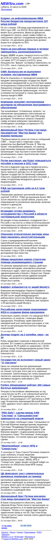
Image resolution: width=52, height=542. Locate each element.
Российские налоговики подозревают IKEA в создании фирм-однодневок (24, 311)
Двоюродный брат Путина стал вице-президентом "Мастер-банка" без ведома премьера (24, 133)
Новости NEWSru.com (13, 539)
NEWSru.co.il (7, 537)
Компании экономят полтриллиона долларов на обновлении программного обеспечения (26, 104)
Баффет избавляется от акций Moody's (25, 287)
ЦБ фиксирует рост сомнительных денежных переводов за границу (22, 475)
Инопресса (30, 537)
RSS (39, 532)
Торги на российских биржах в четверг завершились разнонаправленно (25, 50)
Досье (12, 532)
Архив (20, 532)
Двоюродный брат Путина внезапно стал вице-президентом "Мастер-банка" (25, 498)
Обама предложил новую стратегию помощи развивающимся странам (23, 261)
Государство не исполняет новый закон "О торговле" (25, 361)
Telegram (5, 534)
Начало (4, 532)
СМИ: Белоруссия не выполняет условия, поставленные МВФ (21, 73)
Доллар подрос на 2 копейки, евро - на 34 (25, 336)
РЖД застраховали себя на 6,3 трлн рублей (23, 190)
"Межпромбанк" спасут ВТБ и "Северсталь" (19, 447)
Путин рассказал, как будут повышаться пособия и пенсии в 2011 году (26, 162)
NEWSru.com (12, 4)
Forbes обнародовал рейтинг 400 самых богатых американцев (25, 386)
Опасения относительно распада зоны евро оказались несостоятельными (25, 235)
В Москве (19, 537)
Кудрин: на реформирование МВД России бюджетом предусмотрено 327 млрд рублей (24, 21)
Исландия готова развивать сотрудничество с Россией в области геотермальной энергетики (24, 214)
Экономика (6, 9)
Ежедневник (29, 532)
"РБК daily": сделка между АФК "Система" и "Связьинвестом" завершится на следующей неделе (22, 415)
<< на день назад (7, 526)
